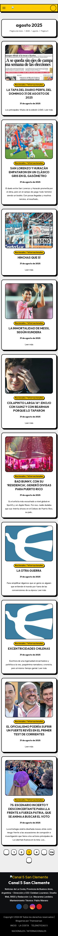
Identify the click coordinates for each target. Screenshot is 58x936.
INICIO (13, 925)
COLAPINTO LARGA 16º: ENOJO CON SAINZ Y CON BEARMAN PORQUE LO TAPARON (29, 406)
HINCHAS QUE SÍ (29, 257)
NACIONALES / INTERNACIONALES (29, 931)
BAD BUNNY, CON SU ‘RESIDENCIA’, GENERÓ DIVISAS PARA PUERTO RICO (29, 485)
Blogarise (20, 921)
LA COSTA (24, 925)
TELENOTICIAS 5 (39, 925)
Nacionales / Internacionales (29, 85)
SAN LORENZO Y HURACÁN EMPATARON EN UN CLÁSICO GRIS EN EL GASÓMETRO (29, 172)
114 (52, 852)
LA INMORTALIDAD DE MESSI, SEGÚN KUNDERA (29, 330)
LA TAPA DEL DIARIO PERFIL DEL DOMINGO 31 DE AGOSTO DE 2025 (29, 93)
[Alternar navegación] (4, 8)
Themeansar (35, 921)
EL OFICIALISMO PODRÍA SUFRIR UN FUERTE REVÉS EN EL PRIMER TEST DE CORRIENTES (29, 730)
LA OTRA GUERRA (29, 570)
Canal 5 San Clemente (29, 882)
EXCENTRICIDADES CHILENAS (29, 648)
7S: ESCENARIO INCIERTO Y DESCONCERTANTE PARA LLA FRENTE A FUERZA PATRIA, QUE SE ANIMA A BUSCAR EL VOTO (29, 810)
